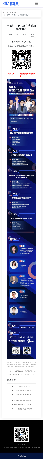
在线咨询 (22, 456)
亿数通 (5, 12)
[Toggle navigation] (36, 3)
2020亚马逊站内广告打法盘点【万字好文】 (23, 390)
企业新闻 (13, 12)
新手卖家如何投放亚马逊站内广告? (23, 405)
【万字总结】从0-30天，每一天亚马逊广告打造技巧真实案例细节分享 (23, 386)
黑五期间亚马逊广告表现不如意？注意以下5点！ (23, 400)
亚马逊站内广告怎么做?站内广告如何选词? (23, 409)
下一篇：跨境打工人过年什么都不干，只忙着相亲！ (24, 374)
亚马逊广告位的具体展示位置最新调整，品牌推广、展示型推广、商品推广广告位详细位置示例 (23, 395)
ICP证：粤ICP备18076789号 (31, 447)
